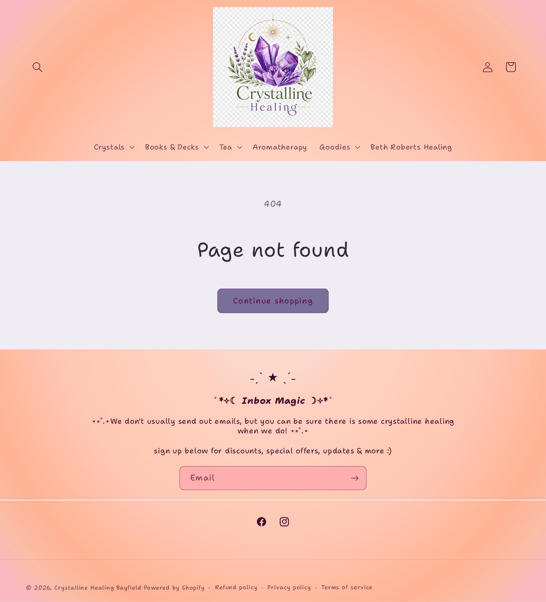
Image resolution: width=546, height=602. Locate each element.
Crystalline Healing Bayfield (97, 588)
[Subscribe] (354, 478)
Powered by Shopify (174, 588)
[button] (37, 67)
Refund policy (236, 587)
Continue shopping (273, 300)
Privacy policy (289, 587)
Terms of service (347, 587)
